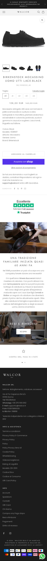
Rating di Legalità (10, 464)
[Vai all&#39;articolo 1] (6, 68)
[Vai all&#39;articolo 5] (38, 68)
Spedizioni (7, 497)
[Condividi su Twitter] (18, 189)
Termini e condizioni (11, 431)
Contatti (6, 501)
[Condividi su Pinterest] (22, 189)
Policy (5, 443)
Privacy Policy (9, 439)
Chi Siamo (7, 509)
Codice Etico (8, 472)
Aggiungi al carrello (23, 154)
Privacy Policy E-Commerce (15, 435)
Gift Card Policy (9, 480)
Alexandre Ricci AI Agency (30, 545)
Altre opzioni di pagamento (23, 167)
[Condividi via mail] (25, 189)
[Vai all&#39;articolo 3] (22, 68)
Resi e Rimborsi (9, 517)
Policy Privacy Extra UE (12, 448)
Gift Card (7, 505)
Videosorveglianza (11, 460)
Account (6, 493)
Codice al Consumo (12, 476)
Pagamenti (7, 521)
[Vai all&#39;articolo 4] (30, 68)
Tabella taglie (38, 91)
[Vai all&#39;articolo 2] (14, 68)
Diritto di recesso (10, 525)
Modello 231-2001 (10, 468)
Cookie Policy (8, 452)
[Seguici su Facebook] (4, 533)
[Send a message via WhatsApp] (42, 556)
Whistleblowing (9, 456)
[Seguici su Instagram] (10, 533)
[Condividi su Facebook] (15, 189)
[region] (23, 354)
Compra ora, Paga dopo (14, 513)
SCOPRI (23, 331)
